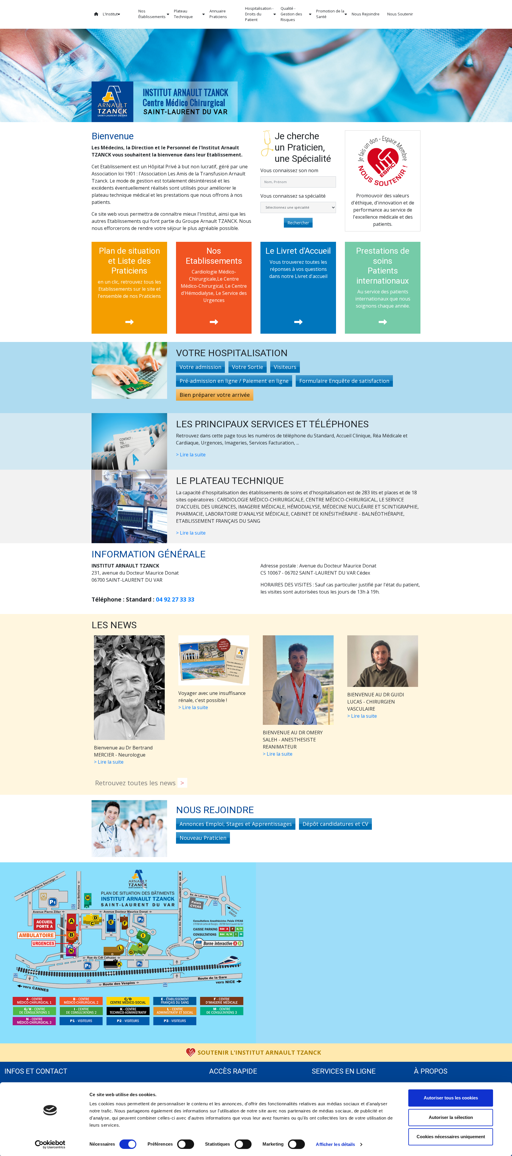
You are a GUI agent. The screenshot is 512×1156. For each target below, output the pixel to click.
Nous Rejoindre (366, 14)
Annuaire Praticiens (218, 14)
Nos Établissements (152, 14)
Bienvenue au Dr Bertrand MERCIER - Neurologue (123, 754)
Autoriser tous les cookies (451, 1097)
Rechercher (298, 223)
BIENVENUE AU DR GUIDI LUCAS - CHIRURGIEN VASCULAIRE (375, 705)
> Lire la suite (191, 454)
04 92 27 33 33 (175, 599)
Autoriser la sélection (451, 1117)
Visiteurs (285, 366)
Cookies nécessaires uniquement (451, 1136)
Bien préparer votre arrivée (215, 394)
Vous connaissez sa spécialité (293, 196)
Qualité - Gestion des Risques (291, 14)
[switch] (185, 1144)
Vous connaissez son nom (289, 170)
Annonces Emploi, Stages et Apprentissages (236, 823)
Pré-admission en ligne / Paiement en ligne (234, 380)
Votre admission (200, 366)
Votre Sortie (247, 366)
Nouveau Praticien (203, 837)
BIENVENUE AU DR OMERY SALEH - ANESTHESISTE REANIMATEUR (293, 743)
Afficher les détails (335, 1144)
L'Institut (110, 14)
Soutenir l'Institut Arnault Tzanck (259, 1052)
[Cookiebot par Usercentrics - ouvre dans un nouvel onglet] (50, 1144)
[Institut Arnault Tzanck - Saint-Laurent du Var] (112, 101)
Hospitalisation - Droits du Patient (259, 14)
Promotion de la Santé (330, 14)
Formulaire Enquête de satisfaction (344, 380)
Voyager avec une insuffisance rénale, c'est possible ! (212, 700)
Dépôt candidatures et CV (335, 823)
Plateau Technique (183, 14)
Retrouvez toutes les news (136, 782)
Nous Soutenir (400, 14)
